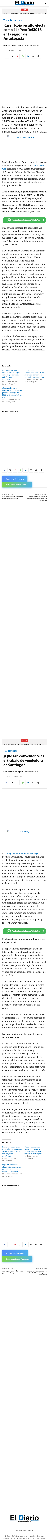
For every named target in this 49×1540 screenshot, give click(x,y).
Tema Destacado (12, 20)
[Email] (33, 56)
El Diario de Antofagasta (14, 45)
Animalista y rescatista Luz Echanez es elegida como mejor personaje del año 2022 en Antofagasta (11, 374)
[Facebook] (7, 56)
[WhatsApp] (22, 56)
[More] (38, 56)
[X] (12, 56)
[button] (4, 3)
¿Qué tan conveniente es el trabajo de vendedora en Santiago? (12, 497)
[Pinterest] (17, 56)
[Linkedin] (28, 56)
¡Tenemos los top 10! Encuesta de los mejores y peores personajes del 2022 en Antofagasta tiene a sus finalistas (12, 392)
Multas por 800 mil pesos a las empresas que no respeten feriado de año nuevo (37, 498)
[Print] (36, 470)
